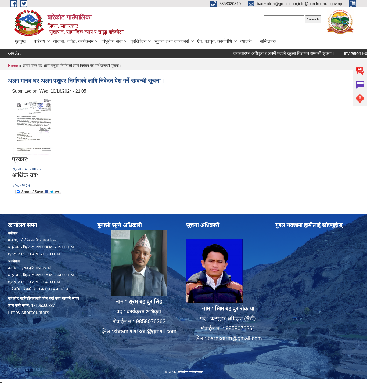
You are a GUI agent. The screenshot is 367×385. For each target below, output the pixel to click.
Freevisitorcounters (28, 312)
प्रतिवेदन (138, 41)
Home (13, 65)
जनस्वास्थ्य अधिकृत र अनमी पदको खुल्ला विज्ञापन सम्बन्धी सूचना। (274, 53)
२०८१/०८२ (21, 185)
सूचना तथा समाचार (27, 169)
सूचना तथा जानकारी (171, 41)
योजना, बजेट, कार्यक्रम (73, 41)
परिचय (39, 41)
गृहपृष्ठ (20, 41)
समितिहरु (268, 41)
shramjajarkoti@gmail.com (145, 331)
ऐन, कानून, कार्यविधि (214, 41)
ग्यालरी (246, 41)
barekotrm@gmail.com (235, 338)
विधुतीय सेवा (112, 41)
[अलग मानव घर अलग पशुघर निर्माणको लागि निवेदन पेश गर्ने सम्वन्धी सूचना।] (33, 124)
